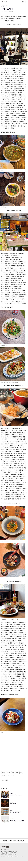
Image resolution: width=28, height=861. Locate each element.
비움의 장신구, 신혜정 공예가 (17, 821)
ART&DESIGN (4, 6)
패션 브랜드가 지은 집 (15, 812)
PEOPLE (11, 819)
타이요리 (4, 775)
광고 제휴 (10, 840)
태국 (8, 775)
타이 (21, 772)
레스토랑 (8, 772)
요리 (17, 772)
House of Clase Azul (16, 795)
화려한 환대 (13, 803)
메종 (9, 11)
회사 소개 (5, 840)
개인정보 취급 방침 (21, 840)
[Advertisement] (14, 756)
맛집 (13, 772)
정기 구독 (14, 840)
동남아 (3, 772)
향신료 (13, 775)
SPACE (11, 793)
